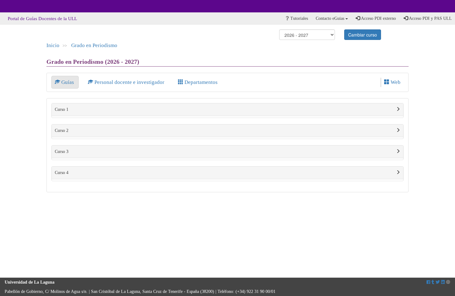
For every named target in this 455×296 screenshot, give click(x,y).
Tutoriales (298, 18)
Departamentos (200, 82)
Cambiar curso (362, 35)
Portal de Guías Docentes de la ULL (42, 18)
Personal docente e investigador (129, 82)
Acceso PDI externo (378, 18)
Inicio (52, 45)
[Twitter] (438, 282)
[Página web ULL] (448, 282)
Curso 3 (61, 151)
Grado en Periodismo (94, 45)
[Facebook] (428, 282)
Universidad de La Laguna (22, 6)
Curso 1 (61, 109)
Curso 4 (61, 172)
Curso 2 (61, 130)
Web (395, 82)
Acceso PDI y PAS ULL (430, 18)
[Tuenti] (432, 282)
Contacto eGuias (330, 18)
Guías (67, 82)
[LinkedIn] (443, 282)
